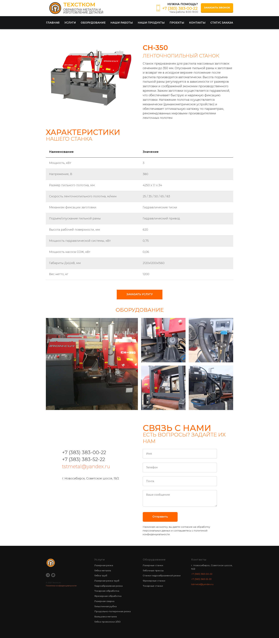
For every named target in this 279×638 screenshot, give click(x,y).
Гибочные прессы (153, 570)
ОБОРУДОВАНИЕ (93, 22)
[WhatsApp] (53, 575)
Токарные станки (153, 585)
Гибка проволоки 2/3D (107, 621)
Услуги (99, 559)
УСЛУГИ (70, 22)
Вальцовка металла (105, 616)
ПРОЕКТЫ (177, 22)
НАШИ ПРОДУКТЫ (151, 22)
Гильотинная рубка (105, 606)
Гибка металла (102, 570)
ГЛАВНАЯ (53, 22)
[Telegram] (48, 575)
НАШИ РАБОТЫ (121, 22)
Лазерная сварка (104, 601)
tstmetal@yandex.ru (86, 466)
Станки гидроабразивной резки (162, 575)
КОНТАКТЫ (197, 22)
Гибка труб (100, 575)
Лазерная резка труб (106, 580)
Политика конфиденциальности (61, 585)
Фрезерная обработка (107, 596)
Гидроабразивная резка (108, 585)
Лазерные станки (153, 565)
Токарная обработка (106, 590)
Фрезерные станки (154, 580)
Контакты (198, 559)
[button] (217, 7)
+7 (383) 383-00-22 (201, 573)
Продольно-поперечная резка (112, 611)
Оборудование (154, 559)
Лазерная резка (103, 565)
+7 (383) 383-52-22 (201, 579)
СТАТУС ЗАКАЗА (221, 22)
